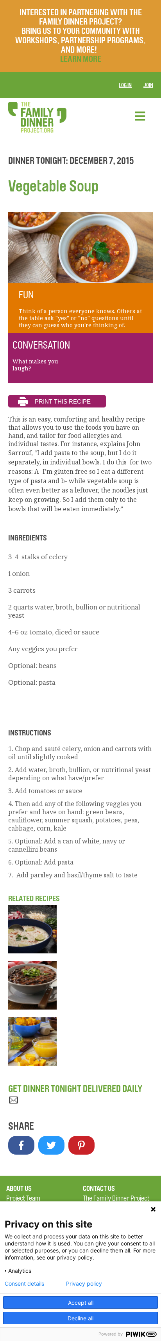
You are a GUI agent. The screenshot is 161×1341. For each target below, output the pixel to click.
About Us (19, 1188)
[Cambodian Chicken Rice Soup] (80, 929)
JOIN (148, 85)
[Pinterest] (81, 1145)
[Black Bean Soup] (80, 985)
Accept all (80, 1302)
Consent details (24, 1284)
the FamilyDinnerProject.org (37, 117)
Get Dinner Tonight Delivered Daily (75, 1088)
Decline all (80, 1318)
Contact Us (99, 1188)
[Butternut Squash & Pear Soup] (80, 1041)
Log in (125, 85)
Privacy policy (84, 1284)
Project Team (23, 1198)
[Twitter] (51, 1145)
